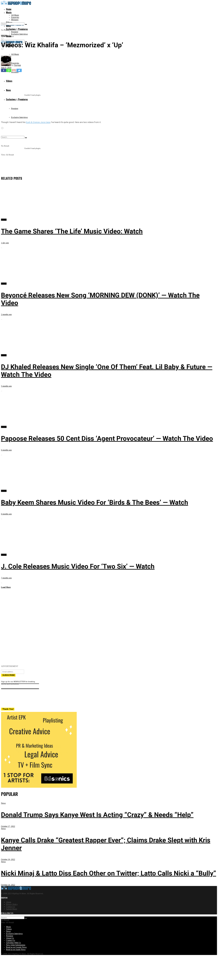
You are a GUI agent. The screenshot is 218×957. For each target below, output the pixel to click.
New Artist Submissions (15, 945)
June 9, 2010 (6, 67)
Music (9, 12)
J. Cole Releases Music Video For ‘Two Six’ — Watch (78, 566)
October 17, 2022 (8, 826)
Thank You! (8, 709)
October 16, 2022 (8, 859)
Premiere (14, 32)
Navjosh (17, 65)
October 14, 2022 (8, 885)
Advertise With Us (13, 943)
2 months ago (6, 314)
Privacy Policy (12, 904)
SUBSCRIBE (8, 675)
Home (8, 9)
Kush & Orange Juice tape (38, 122)
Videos (4, 35)
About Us (10, 938)
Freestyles (15, 17)
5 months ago (6, 386)
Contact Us (10, 907)
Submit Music (11, 909)
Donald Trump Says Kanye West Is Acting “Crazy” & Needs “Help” (97, 815)
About (8, 902)
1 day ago (5, 243)
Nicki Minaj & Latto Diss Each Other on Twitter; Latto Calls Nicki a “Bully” (108, 873)
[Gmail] (14, 70)
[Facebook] (3, 70)
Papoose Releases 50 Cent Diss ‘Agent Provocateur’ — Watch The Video (107, 438)
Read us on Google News (16, 947)
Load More (6, 587)
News (3, 803)
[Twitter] (19, 70)
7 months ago (6, 578)
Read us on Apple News (15, 949)
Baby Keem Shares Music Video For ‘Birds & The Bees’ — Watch (94, 502)
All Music (15, 15)
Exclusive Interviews (19, 34)
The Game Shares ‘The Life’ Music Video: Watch (72, 231)
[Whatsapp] (8, 70)
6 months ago (6, 450)
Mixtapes (14, 20)
